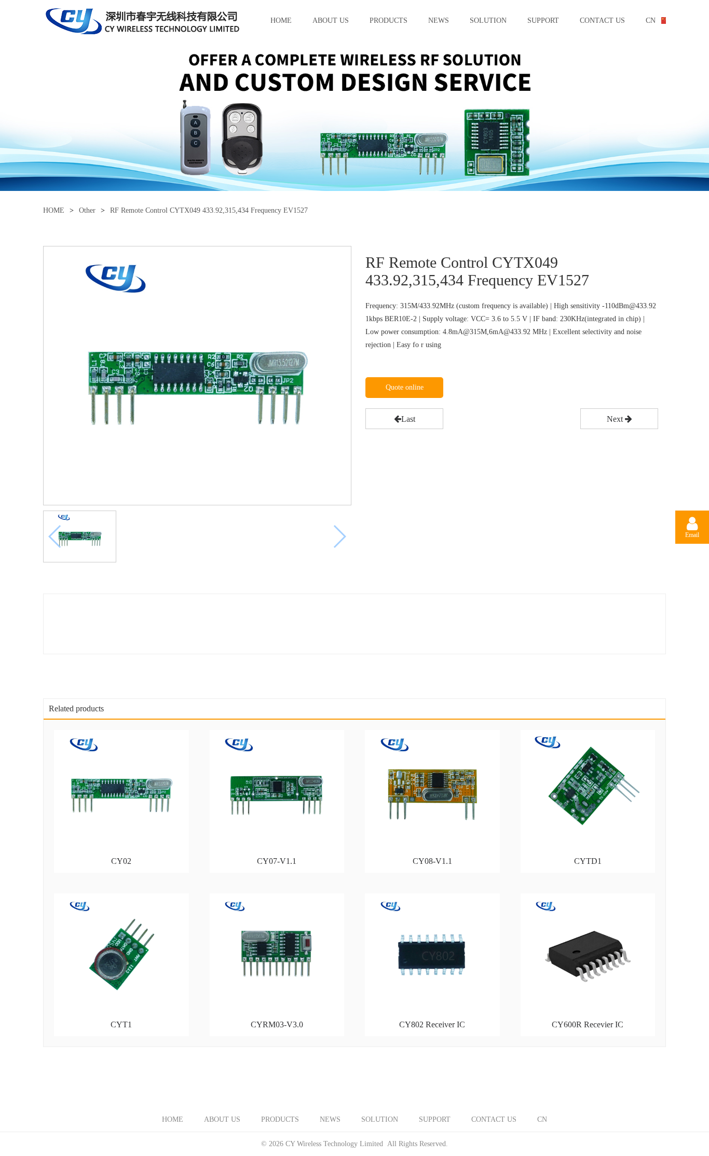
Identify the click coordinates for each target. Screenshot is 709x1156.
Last (408, 419)
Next (616, 419)
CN (651, 20)
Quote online (405, 387)
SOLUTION (488, 20)
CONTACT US (602, 20)
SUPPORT (543, 20)
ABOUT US (330, 20)
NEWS (438, 20)
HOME (281, 20)
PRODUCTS (388, 20)
